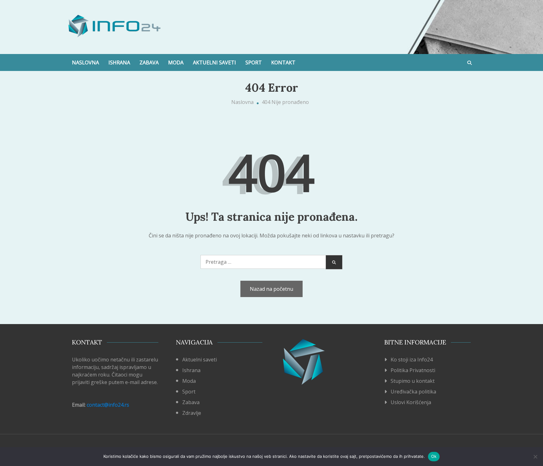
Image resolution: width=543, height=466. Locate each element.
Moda (176, 62)
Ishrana (119, 62)
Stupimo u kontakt (413, 380)
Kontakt (283, 62)
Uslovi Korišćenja (411, 402)
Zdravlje (191, 412)
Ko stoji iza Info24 (412, 359)
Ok (434, 456)
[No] (535, 456)
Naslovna (85, 62)
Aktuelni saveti (214, 62)
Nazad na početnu (271, 288)
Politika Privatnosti (413, 370)
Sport (253, 62)
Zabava (149, 62)
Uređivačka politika (413, 391)
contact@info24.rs (108, 404)
